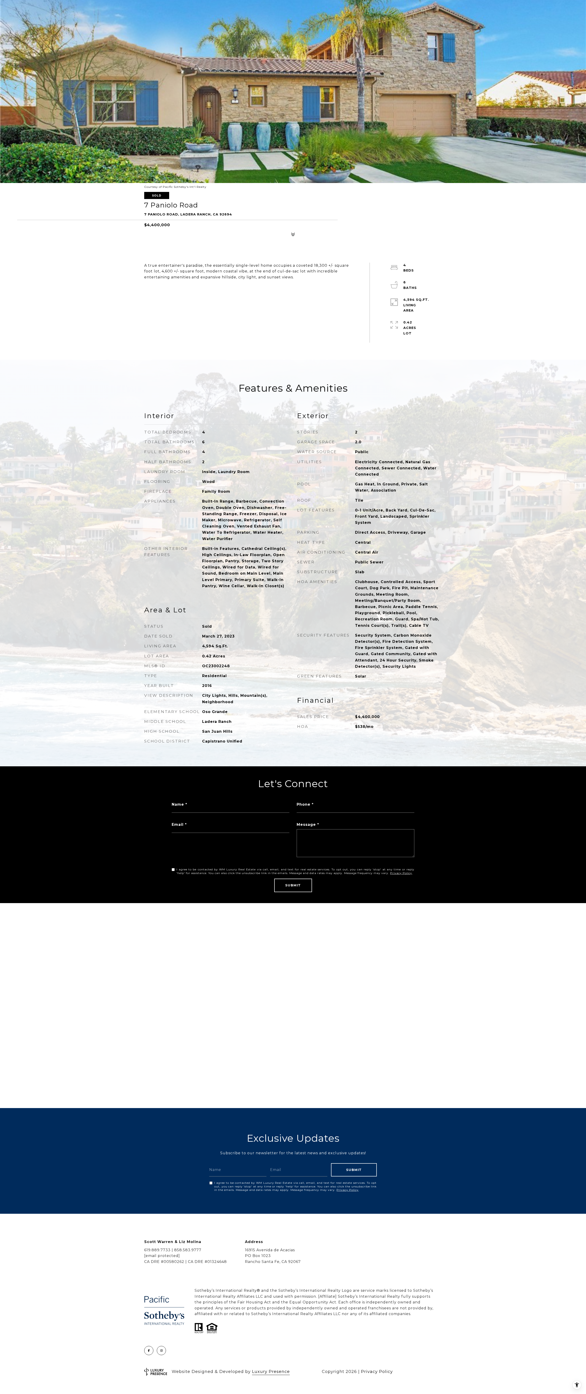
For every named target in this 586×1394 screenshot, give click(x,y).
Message (306, 824)
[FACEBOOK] (148, 1350)
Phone (303, 804)
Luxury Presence (271, 1371)
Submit (293, 885)
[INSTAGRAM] (161, 1350)
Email (178, 824)
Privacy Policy (401, 873)
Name (178, 804)
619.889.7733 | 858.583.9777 (172, 1250)
